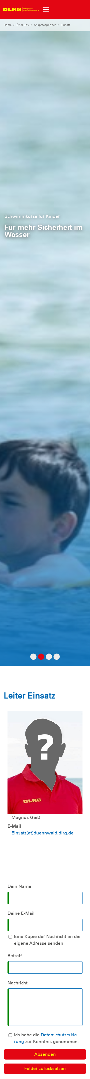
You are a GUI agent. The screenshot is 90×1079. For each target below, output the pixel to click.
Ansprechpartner (45, 25)
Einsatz (65, 25)
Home (8, 25)
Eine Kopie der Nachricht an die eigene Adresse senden (47, 940)
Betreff (15, 955)
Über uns (22, 25)
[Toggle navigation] (46, 9)
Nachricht (18, 983)
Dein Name (19, 886)
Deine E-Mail (21, 913)
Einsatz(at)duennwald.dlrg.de (43, 833)
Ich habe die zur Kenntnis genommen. (46, 1038)
